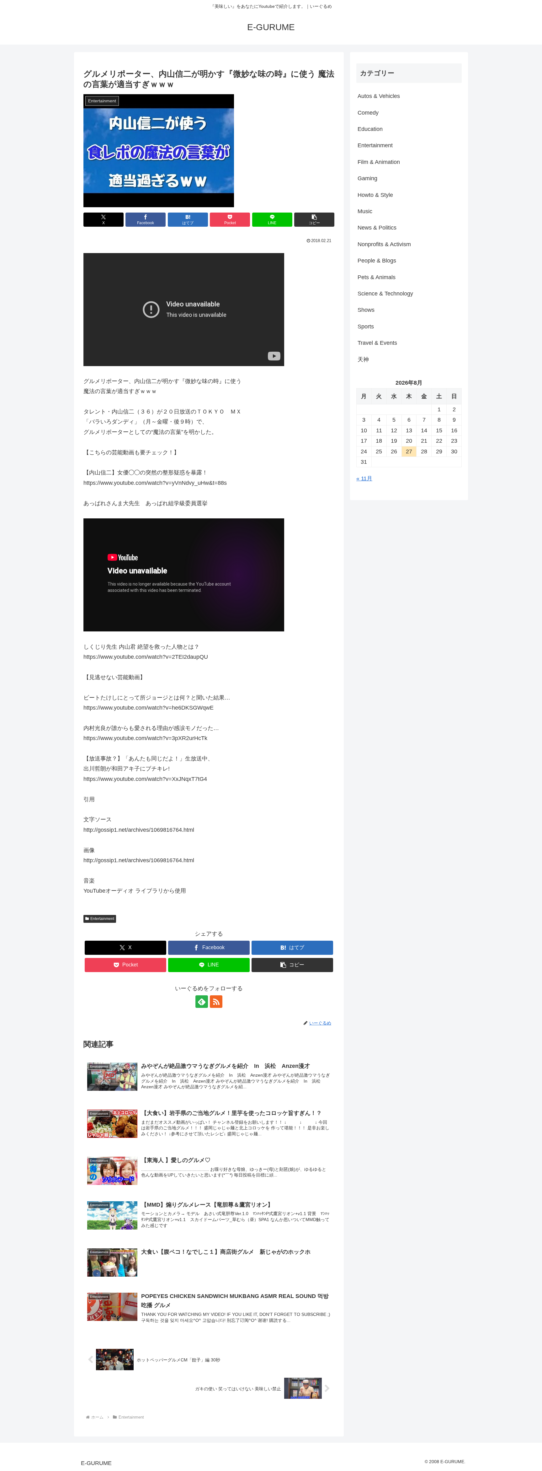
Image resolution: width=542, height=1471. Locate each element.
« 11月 (364, 478)
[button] (314, 220)
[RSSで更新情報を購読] (216, 1001)
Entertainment (102, 919)
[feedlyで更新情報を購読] (201, 1001)
